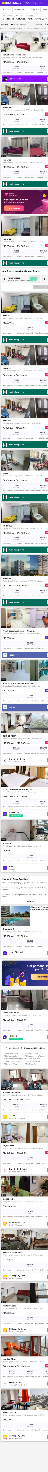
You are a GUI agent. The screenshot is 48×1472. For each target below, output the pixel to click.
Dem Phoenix (8, 739)
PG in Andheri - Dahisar (12, 1061)
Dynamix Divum (8, 1148)
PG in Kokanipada (10, 1056)
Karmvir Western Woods (12, 1308)
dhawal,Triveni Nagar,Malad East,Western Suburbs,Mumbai (25, 110)
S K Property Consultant (20, 1222)
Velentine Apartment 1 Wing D (14, 1255)
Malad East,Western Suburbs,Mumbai (29, 1148)
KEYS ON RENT (9, 736)
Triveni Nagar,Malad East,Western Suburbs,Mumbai (22, 792)
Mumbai (11, 16)
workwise (7, 107)
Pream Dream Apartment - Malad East (19, 631)
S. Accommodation (11, 1092)
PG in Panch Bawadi (32, 1061)
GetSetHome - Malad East (14, 55)
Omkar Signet (8, 162)
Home (4, 16)
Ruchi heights (9, 1199)
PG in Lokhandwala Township (35, 1056)
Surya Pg (7, 843)
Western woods (9, 1306)
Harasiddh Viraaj (9, 1095)
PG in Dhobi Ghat (31, 1064)
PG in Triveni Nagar (11, 1053)
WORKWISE (7, 526)
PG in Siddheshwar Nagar (13, 1059)
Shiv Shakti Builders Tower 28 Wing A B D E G (19, 241)
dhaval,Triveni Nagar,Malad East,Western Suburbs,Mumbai (24, 423)
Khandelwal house (11, 1013)
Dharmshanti (9, 929)
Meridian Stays (9, 1359)
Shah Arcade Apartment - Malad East (19, 683)
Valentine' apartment (12, 1252)
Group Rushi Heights (10, 1202)
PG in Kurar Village (11, 1064)
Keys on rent (8, 1146)
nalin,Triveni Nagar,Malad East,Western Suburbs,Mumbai (24, 371)
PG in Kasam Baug (31, 1053)
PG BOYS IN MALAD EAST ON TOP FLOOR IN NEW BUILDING (19, 789)
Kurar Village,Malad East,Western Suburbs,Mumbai (22, 633)
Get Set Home (15, 79)
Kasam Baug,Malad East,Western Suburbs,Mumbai (21, 686)
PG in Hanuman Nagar (33, 1059)
